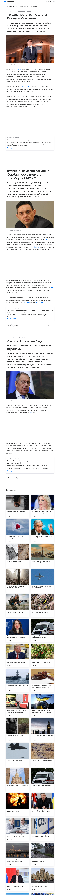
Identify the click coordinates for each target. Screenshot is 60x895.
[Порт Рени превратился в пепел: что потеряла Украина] (17, 804)
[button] (30, 49)
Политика (29, 11)
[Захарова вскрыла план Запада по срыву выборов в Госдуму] (17, 780)
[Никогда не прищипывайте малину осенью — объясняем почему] (42, 655)
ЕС (47, 239)
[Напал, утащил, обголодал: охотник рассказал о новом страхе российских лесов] (17, 730)
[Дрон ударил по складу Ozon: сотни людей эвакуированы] (42, 829)
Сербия (36, 247)
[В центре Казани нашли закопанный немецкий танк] (17, 556)
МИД (31, 412)
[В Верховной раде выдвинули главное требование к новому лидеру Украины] (42, 705)
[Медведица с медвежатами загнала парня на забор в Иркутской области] (42, 854)
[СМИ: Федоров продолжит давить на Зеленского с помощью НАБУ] (42, 804)
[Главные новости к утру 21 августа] (17, 680)
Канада (19, 69)
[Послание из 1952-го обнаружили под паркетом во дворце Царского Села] (42, 755)
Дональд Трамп (25, 86)
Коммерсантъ (21, 11)
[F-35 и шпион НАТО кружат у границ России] (17, 755)
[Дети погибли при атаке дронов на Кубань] (42, 780)
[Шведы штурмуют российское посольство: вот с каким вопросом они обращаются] (42, 879)
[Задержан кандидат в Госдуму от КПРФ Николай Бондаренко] (42, 680)
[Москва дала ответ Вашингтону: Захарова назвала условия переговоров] (42, 506)
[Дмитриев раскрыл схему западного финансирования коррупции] (17, 879)
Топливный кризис (31, 6)
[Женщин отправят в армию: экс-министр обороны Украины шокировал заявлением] (17, 605)
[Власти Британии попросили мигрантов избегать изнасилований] (42, 556)
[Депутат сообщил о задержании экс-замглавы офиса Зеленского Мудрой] (17, 630)
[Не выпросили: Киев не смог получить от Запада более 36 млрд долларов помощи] (17, 854)
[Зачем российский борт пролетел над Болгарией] (42, 581)
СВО (21, 6)
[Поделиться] (48, 325)
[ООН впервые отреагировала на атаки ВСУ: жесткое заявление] (42, 531)
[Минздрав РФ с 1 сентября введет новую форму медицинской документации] (17, 829)
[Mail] (5, 2)
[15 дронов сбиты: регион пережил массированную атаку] (42, 630)
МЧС (52, 287)
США (8, 71)
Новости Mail (20, 167)
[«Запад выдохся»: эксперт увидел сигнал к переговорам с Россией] (42, 730)
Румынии (39, 302)
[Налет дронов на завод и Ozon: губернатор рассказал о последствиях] (17, 705)
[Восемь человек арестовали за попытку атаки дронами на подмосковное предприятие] (42, 605)
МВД (25, 297)
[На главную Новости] (10, 2)
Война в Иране (12, 6)
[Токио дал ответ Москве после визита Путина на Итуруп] (17, 531)
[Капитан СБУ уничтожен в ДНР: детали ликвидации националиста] (17, 581)
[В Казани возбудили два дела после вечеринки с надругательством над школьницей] (17, 506)
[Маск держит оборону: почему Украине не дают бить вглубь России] (17, 655)
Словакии (26, 302)
